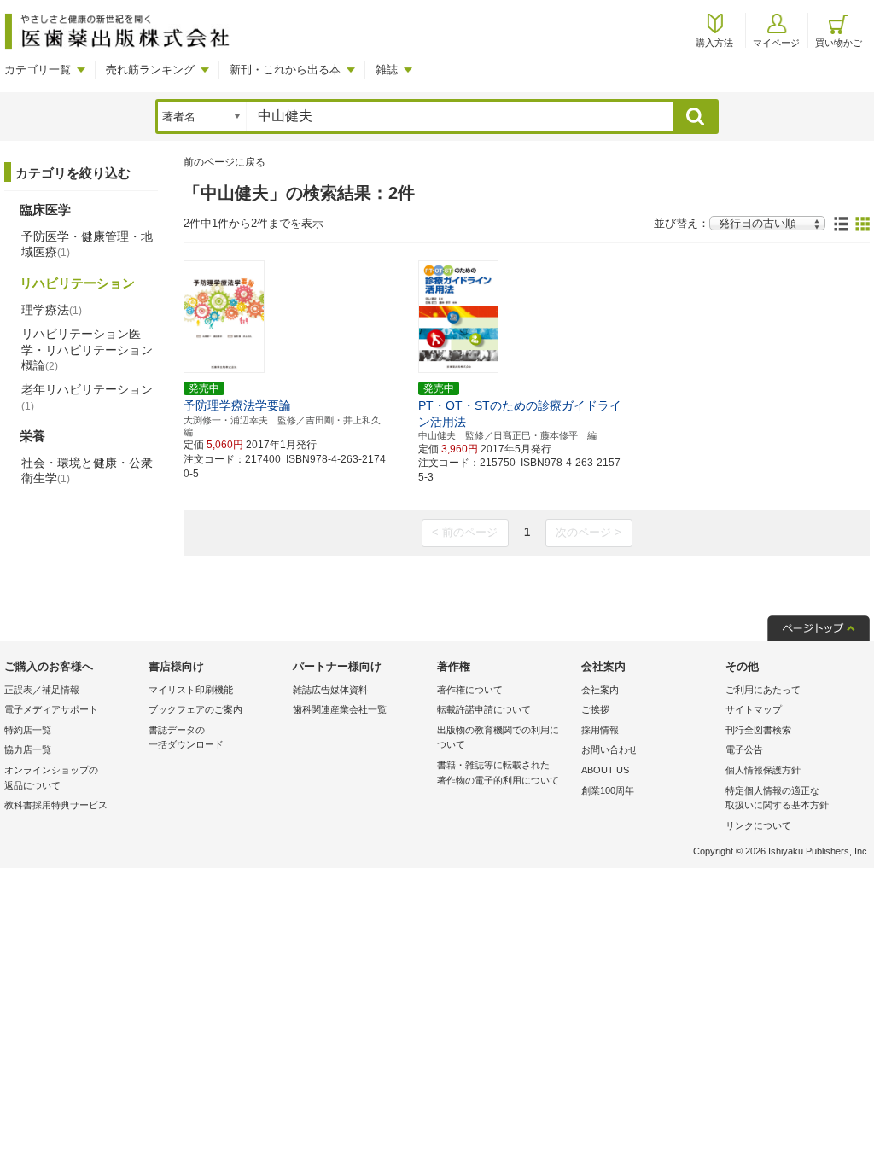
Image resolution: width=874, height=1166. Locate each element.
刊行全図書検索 (758, 730)
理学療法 (51, 310)
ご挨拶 (595, 709)
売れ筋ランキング (150, 69)
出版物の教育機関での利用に (498, 737)
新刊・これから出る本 (285, 69)
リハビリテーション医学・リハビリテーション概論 (87, 349)
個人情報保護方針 (763, 770)
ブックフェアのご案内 (195, 709)
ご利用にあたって (763, 690)
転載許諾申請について (484, 709)
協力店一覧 (27, 749)
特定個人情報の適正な (777, 798)
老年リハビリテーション (87, 396)
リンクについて (758, 825)
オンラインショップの (51, 777)
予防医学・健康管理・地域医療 (87, 244)
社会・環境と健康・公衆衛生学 (87, 470)
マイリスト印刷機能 (191, 690)
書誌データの (186, 737)
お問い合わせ (609, 749)
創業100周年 (607, 790)
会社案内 (600, 690)
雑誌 (387, 69)
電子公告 (744, 749)
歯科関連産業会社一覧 (340, 709)
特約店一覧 (27, 730)
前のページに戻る (224, 162)
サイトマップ (753, 709)
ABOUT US (605, 770)
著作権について (470, 690)
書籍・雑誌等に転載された (498, 772)
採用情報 (600, 730)
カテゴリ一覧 (37, 69)
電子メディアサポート (51, 709)
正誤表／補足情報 (41, 690)
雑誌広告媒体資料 (330, 690)
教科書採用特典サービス (56, 805)
